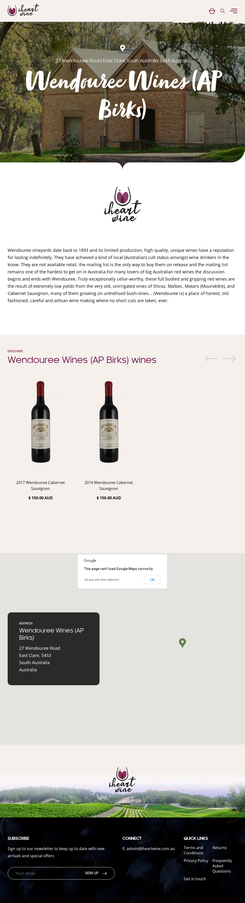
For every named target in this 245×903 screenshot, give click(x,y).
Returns (219, 847)
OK (152, 580)
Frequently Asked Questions (222, 866)
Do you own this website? (102, 579)
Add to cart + (40, 524)
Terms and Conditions (193, 850)
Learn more (40, 510)
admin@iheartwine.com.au (151, 848)
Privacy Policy (196, 860)
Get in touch (195, 878)
